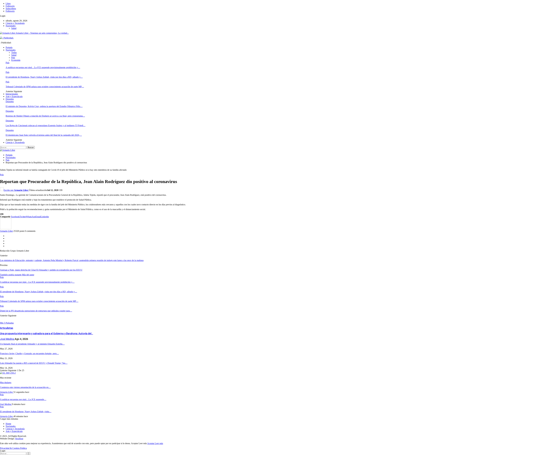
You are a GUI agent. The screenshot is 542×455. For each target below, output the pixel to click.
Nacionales (11, 26)
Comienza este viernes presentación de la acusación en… (25, 387)
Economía (15, 60)
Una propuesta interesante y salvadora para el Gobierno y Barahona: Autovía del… (46, 333)
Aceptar (151, 443)
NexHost (19, 438)
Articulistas (6, 327)
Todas (14, 52)
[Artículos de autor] (5, 228)
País (13, 57)
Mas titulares (5, 382)
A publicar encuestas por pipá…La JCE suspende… (23, 399)
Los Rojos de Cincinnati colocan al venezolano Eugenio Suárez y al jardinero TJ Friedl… (45, 125)
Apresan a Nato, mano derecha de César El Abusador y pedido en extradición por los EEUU (41, 270)
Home (8, 423)
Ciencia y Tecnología (15, 23)
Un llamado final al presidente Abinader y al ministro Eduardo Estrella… (32, 344)
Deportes (10, 99)
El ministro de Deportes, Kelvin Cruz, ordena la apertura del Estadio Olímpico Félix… (44, 106)
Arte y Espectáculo (14, 96)
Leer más (159, 443)
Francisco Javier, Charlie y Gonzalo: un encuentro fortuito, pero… (29, 353)
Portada (9, 47)
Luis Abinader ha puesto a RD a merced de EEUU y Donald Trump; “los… (33, 363)
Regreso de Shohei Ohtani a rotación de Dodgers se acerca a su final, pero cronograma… (45, 116)
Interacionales (12, 94)
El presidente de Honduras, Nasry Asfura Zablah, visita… (25, 411)
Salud (13, 28)
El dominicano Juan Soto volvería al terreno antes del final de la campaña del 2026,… (44, 135)
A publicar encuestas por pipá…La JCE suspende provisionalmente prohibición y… (43, 67)
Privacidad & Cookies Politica (13, 448)
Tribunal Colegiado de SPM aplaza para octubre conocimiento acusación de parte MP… (45, 86)
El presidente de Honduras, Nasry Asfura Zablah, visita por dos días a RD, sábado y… (44, 77)
